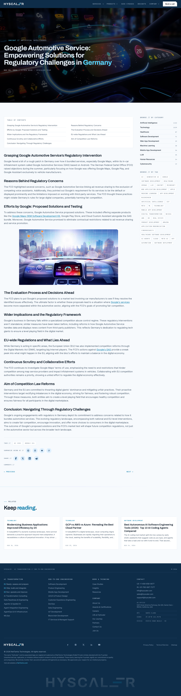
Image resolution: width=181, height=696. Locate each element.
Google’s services (120, 302)
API (173, 239)
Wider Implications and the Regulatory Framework (27, 134)
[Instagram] (75, 644)
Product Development (150, 222)
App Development (167, 193)
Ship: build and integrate (15, 588)
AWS (142, 218)
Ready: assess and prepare (16, 584)
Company (153, 4)
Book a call (170, 4)
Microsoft (171, 185)
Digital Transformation (151, 214)
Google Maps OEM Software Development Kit (36, 216)
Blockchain (146, 197)
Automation (146, 243)
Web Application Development (154, 189)
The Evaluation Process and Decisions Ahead (89, 130)
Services (97, 4)
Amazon (166, 222)
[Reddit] (36, 458)
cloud (155, 239)
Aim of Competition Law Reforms (84, 139)
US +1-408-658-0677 (145, 584)
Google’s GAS (104, 349)
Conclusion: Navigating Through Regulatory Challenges (29, 143)
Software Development (150, 181)
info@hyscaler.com (144, 591)
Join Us (95, 631)
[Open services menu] (103, 4)
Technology (159, 206)
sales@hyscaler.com (145, 594)
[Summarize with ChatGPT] (28, 450)
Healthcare (168, 181)
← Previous (9, 472)
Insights (142, 4)
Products (111, 4)
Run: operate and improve (15, 592)
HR (149, 218)
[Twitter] (22, 458)
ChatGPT (160, 185)
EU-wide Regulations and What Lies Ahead (88, 134)
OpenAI (144, 185)
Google (29, 443)
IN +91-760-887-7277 (146, 587)
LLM (152, 185)
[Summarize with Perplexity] (35, 450)
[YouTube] (99, 644)
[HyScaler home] (14, 4)
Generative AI (153, 177)
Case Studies (127, 4)
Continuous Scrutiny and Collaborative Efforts (25, 139)
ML (150, 206)
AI (17, 443)
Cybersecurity (147, 230)
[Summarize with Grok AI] (48, 450)
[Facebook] (15, 458)
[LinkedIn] (29, 458)
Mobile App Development (151, 210)
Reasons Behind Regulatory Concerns (86, 125)
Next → (130, 472)
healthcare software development (156, 234)
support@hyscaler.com (146, 597)
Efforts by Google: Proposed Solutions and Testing (27, 130)
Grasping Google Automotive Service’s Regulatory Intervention (32, 125)
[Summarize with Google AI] (42, 450)
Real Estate (158, 218)
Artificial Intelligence (34, 40)
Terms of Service (162, 645)
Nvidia (168, 214)
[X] (83, 644)
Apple (172, 189)
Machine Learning (149, 193)
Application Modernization (153, 226)
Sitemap (174, 645)
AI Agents (145, 239)
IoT (168, 202)
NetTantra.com (22, 663)
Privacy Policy (148, 645)
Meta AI (165, 239)
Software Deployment (163, 243)
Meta (143, 206)
